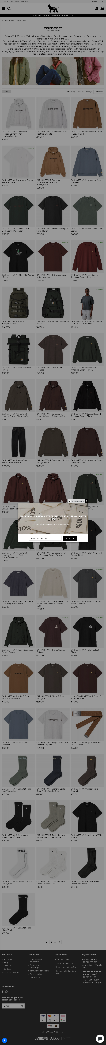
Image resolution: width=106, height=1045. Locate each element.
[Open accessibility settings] (4, 1040)
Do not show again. (77, 501)
